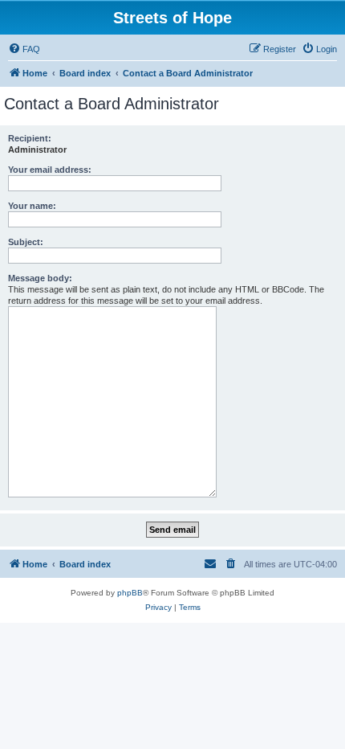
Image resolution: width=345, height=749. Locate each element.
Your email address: (49, 169)
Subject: (25, 242)
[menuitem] (24, 49)
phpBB (130, 592)
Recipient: (29, 138)
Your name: (32, 206)
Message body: (40, 278)
